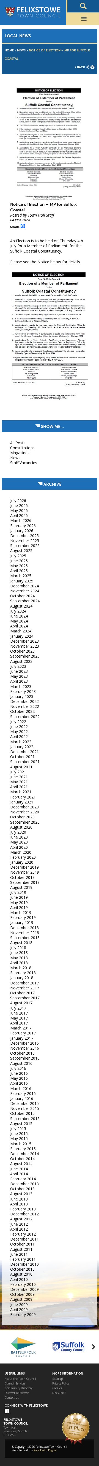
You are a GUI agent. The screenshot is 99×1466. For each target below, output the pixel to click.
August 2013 (21, 1193)
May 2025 (19, 565)
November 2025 (24, 540)
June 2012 (19, 1224)
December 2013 (24, 1183)
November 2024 (24, 590)
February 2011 (23, 1259)
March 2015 (20, 1143)
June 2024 (19, 616)
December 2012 (24, 1214)
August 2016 (21, 1063)
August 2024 (21, 606)
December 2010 (24, 1264)
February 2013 (23, 1209)
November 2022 (24, 706)
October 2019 (22, 877)
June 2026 (19, 505)
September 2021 (25, 761)
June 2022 (19, 726)
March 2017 (20, 1028)
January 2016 (21, 1098)
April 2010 (19, 1279)
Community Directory (18, 1388)
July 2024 (18, 611)
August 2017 (21, 1002)
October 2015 (22, 1113)
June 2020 (19, 837)
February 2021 (23, 797)
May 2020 (19, 842)
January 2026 (21, 530)
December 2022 (24, 701)
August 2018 (21, 942)
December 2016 (24, 1043)
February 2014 (23, 1178)
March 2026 (20, 520)
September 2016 (25, 1058)
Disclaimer (58, 1393)
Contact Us (12, 1397)
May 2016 (19, 1078)
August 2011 (21, 1249)
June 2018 (19, 952)
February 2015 (23, 1148)
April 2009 (19, 1309)
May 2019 (19, 902)
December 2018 (24, 927)
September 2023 (25, 656)
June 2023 (19, 671)
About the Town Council (20, 1379)
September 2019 (25, 882)
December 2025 (24, 535)
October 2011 (22, 1244)
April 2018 (19, 962)
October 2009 (22, 1294)
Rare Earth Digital (45, 1450)
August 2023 (21, 661)
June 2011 (19, 1254)
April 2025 (19, 570)
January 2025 (21, 581)
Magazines (19, 452)
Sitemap (57, 1379)
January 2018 (21, 977)
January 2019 (21, 922)
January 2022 (21, 746)
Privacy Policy (60, 1383)
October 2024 (22, 595)
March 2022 (20, 741)
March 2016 (20, 1088)
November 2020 (24, 812)
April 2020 (19, 847)
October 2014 (22, 1158)
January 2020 (21, 862)
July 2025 (18, 555)
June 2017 (19, 1013)
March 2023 (20, 686)
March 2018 (20, 967)
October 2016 (22, 1053)
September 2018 (25, 937)
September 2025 (25, 545)
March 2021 (20, 791)
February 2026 (23, 525)
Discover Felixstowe (17, 1393)
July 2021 (18, 771)
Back (81, 67)
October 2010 (22, 1269)
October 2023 (22, 651)
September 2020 (25, 822)
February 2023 (23, 691)
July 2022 (18, 721)
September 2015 (25, 1118)
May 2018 (19, 957)
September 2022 (25, 716)
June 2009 (19, 1304)
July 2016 (18, 1068)
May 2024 (19, 621)
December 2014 (24, 1153)
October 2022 (22, 711)
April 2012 (19, 1229)
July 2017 (18, 1008)
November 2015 (24, 1108)
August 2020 (21, 827)
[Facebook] (7, 1411)
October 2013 (22, 1188)
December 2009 (24, 1289)
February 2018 (23, 972)
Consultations (22, 447)
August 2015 (21, 1123)
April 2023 (19, 681)
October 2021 (22, 756)
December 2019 (24, 867)
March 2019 (20, 912)
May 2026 (19, 510)
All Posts (18, 442)
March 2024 (20, 631)
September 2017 (25, 997)
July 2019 (18, 892)
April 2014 (19, 1173)
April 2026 (19, 515)
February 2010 (23, 1284)
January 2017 (21, 1038)
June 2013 (19, 1199)
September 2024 (25, 600)
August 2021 (21, 766)
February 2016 (23, 1093)
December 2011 (24, 1239)
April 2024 (19, 626)
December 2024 (24, 585)
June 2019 (19, 897)
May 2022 (19, 731)
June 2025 (19, 560)
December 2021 (24, 751)
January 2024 (21, 636)
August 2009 (21, 1299)
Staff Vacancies (23, 462)
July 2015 (18, 1128)
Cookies (57, 1388)
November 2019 (24, 872)
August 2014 (21, 1163)
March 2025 (20, 575)
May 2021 (19, 781)
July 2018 (18, 947)
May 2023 (19, 676)
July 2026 (18, 500)
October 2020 (22, 816)
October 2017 (22, 992)
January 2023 (21, 696)
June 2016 (19, 1073)
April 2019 (19, 907)
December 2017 (24, 983)
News (21, 50)
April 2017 (19, 1023)
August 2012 (21, 1218)
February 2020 (23, 857)
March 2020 (20, 852)
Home (9, 50)
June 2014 (19, 1168)
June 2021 (19, 776)
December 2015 (24, 1103)
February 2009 (23, 1314)
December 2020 (24, 807)
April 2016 (19, 1083)
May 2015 (19, 1138)
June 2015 (19, 1133)
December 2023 (24, 641)
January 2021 (21, 802)
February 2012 (23, 1234)
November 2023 (24, 646)
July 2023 (18, 666)
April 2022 (19, 736)
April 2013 (19, 1204)
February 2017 (23, 1033)
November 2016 (24, 1048)
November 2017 (24, 988)
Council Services (15, 1383)
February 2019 (23, 917)
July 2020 (18, 832)
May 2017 (19, 1018)
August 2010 (21, 1274)
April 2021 (19, 786)
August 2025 (21, 550)
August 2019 (21, 887)
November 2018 (24, 932)
